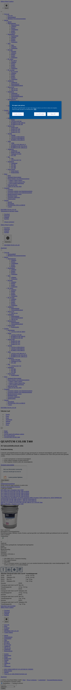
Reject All (53, 114)
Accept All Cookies (40, 114)
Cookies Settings (18, 114)
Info (35, 109)
